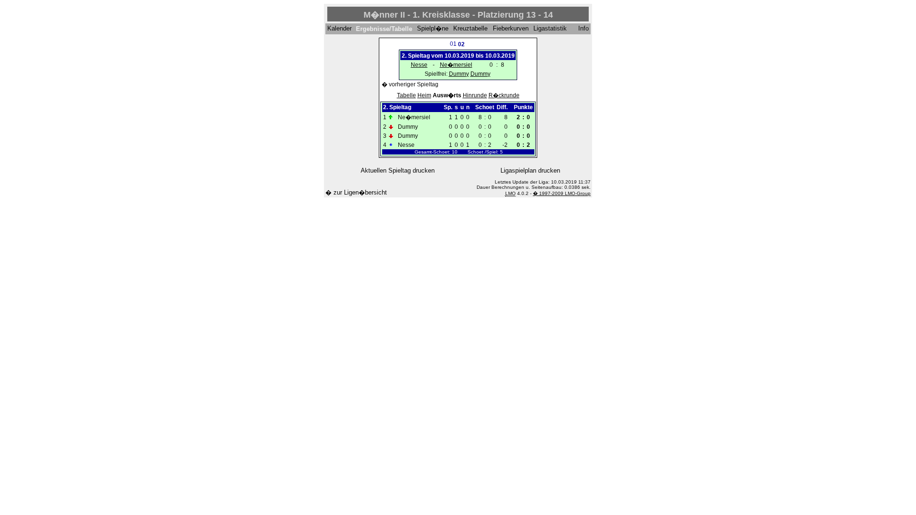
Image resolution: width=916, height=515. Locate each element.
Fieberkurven (511, 28)
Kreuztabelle (470, 28)
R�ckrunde (504, 95)
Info (583, 28)
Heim (424, 95)
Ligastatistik (550, 28)
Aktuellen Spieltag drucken (398, 170)
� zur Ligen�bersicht (356, 192)
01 (453, 44)
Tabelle (406, 95)
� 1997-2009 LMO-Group (562, 193)
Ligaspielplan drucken (530, 170)
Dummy (459, 74)
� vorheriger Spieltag (410, 84)
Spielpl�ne (432, 28)
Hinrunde (475, 95)
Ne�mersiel (456, 65)
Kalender (339, 28)
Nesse (419, 65)
